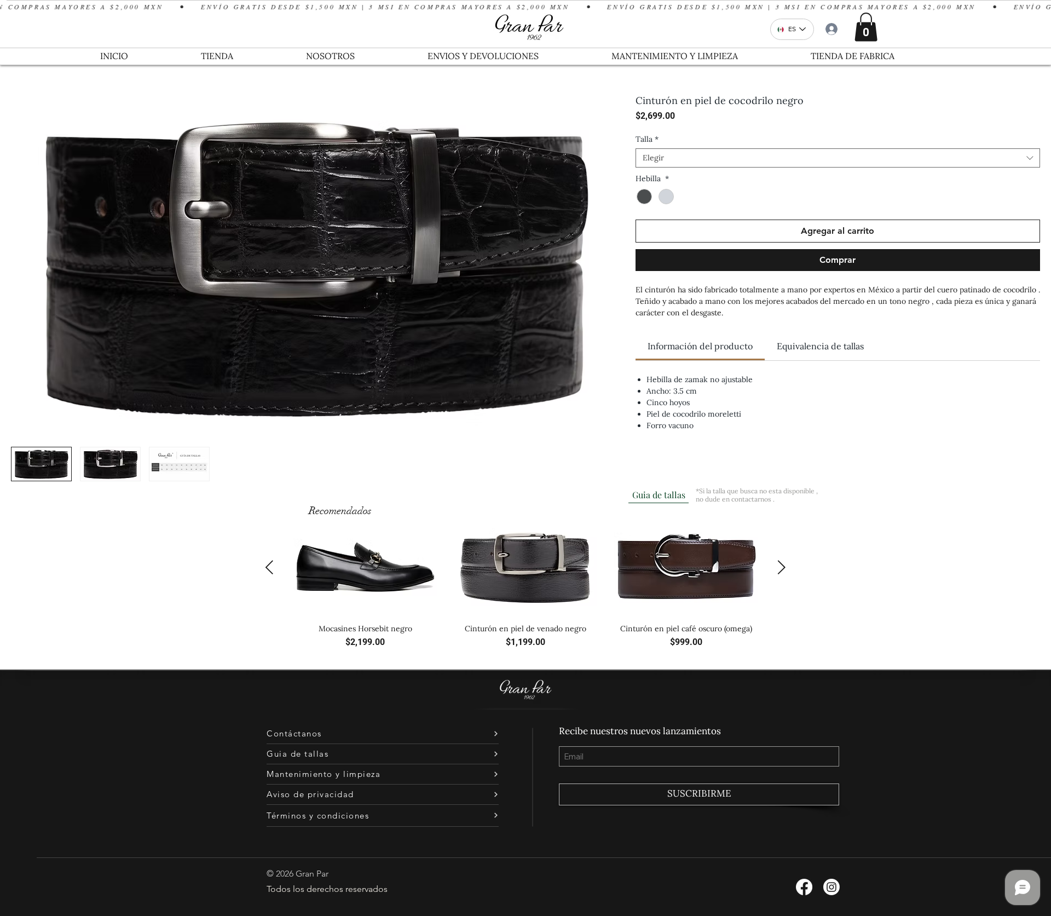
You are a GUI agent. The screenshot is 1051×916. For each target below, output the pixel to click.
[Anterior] (269, 567)
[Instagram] (831, 887)
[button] (866, 27)
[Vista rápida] (365, 567)
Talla (647, 139)
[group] (525, 589)
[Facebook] (804, 887)
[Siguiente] (782, 567)
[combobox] (838, 158)
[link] (700, 346)
